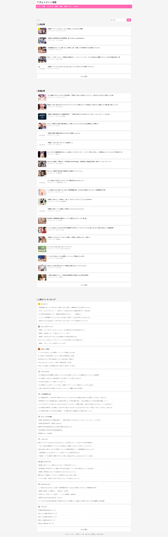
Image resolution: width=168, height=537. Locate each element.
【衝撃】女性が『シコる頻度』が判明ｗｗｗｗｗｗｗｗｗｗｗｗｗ (65, 209)
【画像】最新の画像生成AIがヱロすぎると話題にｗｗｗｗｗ (63, 133)
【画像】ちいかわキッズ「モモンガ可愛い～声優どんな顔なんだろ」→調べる (68, 237)
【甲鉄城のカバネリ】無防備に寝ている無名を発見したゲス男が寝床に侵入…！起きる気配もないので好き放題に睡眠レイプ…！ (73, 401)
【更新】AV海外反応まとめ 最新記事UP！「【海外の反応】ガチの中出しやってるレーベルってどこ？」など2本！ (78, 114)
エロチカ (58, 125)
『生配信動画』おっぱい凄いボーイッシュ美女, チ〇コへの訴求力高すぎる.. (59, 452)
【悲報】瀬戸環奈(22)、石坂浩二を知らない (50, 423)
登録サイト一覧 (80, 534)
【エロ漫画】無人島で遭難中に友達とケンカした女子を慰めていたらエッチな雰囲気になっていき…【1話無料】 (69, 375)
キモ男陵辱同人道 (46, 394)
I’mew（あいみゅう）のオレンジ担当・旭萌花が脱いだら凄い (55, 362)
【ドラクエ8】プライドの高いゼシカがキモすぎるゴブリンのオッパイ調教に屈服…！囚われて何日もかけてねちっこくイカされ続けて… (75, 404)
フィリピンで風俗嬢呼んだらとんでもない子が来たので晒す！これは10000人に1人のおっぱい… (64, 317)
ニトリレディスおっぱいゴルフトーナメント (59, 246)
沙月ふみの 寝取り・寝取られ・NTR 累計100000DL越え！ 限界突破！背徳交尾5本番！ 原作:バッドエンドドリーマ (79, 161)
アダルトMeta (59, 59)
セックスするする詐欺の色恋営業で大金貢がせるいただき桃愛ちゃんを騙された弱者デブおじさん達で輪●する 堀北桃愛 (71, 501)
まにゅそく (58, 211)
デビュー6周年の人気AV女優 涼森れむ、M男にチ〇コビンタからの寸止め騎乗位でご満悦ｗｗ (73, 123)
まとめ (76, 6)
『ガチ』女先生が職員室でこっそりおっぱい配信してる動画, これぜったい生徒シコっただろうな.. (65, 446)
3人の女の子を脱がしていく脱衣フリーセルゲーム (52, 381)
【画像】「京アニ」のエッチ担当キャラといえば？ (52, 343)
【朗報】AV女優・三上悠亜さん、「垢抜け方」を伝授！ (53, 491)
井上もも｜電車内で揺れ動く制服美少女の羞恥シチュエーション (65, 171)
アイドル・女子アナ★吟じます (63, 248)
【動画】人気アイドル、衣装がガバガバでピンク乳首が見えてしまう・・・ (59, 465)
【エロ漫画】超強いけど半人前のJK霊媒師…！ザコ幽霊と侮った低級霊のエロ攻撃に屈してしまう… (65, 411)
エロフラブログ (45, 371)
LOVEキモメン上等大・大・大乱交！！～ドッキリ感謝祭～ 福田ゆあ (57, 494)
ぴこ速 (57, 68)
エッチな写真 (59, 220)
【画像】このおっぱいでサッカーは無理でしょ (60, 142)
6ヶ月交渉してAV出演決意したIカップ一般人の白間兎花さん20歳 (56, 356)
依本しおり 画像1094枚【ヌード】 (47, 513)
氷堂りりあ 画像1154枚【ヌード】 (47, 517)
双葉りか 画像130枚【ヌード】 (46, 520)
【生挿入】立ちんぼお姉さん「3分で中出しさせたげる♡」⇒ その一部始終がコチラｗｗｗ (63, 320)
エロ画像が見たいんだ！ (61, 182)
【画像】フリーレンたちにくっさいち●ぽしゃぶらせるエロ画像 (65, 28)
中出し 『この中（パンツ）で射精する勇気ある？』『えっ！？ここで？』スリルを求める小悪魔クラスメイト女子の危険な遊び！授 (83, 57)
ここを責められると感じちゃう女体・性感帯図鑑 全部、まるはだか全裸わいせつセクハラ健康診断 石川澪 (76, 190)
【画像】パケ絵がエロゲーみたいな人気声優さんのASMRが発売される (57, 336)
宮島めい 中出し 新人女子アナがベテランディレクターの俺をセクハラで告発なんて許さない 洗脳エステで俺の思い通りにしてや (82, 104)
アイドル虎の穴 (59, 40)
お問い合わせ (100, 534)
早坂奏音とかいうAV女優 (45, 433)
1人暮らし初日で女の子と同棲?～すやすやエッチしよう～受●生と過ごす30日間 (60, 388)
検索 (129, 20)
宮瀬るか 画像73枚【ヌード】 (46, 523)
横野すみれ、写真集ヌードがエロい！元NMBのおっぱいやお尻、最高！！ (58, 475)
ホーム (38, 6)
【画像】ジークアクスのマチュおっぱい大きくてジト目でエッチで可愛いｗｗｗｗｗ (70, 66)
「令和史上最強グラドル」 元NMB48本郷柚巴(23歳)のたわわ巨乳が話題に (68, 275)
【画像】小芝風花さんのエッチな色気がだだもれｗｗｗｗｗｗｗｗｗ (57, 471)
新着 (44, 6)
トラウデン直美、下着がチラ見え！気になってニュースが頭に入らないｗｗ (59, 478)
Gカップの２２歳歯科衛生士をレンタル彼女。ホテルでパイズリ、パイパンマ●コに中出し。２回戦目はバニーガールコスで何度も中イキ (85, 152)
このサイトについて (70, 534)
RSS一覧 (87, 534)
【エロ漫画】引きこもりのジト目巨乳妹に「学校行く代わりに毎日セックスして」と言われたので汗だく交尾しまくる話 (80, 95)
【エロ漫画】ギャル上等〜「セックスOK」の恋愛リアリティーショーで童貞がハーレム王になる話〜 (66, 385)
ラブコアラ (44, 506)
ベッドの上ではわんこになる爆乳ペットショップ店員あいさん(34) (65, 256)
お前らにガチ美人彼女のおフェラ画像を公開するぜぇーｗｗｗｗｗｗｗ (66, 265)
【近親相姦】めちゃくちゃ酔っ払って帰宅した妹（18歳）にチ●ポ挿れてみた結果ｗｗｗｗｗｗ (73, 47)
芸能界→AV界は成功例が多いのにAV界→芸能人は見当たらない (55, 426)
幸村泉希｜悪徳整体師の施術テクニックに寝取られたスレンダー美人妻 (66, 218)
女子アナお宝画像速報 (61, 201)
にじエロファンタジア (61, 30)
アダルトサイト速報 (46, 2)
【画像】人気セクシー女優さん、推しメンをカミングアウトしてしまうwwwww (69, 199)
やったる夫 (58, 267)
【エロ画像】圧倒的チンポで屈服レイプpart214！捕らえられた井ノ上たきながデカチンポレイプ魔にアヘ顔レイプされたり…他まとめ (75, 407)
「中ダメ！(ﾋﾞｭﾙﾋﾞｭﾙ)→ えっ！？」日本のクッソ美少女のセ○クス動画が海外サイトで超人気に (64, 310)
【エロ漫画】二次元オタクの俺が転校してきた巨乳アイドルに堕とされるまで (59, 378)
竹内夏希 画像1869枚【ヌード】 (47, 510)
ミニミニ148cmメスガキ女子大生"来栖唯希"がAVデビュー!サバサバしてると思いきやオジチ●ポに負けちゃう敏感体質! (80, 228)
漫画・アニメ (68, 6)
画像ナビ (58, 154)
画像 (61, 6)
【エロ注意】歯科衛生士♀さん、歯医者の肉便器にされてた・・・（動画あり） (60, 314)
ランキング (50, 6)
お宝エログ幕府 (59, 258)
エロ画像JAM (59, 173)
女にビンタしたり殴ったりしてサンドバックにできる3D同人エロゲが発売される (60, 340)
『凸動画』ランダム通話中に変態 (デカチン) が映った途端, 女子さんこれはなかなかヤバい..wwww (65, 456)
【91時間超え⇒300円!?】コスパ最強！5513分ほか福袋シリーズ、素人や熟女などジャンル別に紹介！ (66, 468)
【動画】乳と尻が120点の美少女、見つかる (50, 497)
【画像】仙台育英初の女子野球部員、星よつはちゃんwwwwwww (65, 38)
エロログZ (58, 144)
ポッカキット (59, 49)
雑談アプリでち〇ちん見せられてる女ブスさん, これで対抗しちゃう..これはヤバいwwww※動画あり (65, 442)
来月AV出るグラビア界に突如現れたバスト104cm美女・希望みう (56, 359)
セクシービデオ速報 (60, 116)
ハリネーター (44, 439)
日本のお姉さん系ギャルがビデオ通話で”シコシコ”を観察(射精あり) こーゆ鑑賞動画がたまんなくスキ (66, 449)
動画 (56, 6)
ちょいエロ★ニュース (47, 326)
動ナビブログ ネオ (46, 461)
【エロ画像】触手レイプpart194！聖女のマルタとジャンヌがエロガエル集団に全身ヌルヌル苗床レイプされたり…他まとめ (72, 397)
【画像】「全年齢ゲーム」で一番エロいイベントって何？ (54, 333)
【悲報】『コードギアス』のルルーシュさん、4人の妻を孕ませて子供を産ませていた (61, 330)
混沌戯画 (58, 239)
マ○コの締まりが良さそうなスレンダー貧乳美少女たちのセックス (65, 180)
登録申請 (93, 534)
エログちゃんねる (60, 229)
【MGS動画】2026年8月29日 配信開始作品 (50, 430)
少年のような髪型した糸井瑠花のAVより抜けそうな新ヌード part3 (56, 366)
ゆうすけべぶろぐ (60, 192)
